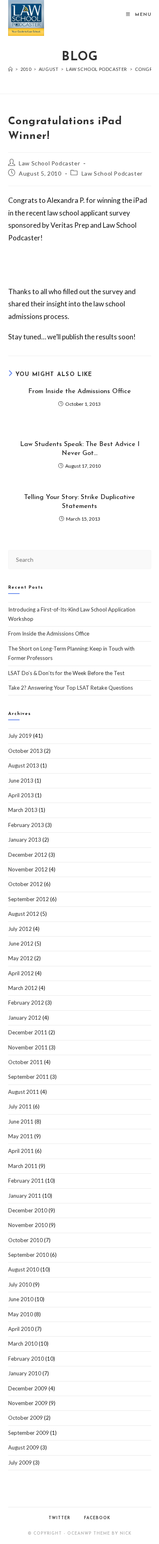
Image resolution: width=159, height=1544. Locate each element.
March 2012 (23, 988)
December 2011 (27, 1032)
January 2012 (24, 1017)
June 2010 (20, 1299)
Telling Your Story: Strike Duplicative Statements (79, 502)
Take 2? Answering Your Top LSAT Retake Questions (70, 687)
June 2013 (20, 780)
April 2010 (21, 1329)
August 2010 (23, 1269)
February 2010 (26, 1358)
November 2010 (28, 1225)
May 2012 (20, 958)
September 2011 (28, 1076)
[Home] (10, 69)
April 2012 (21, 973)
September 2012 (28, 899)
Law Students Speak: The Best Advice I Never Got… (79, 449)
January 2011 (24, 1195)
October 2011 (25, 1062)
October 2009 (25, 1417)
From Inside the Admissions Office (79, 391)
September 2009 (28, 1433)
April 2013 (21, 795)
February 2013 (26, 825)
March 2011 (23, 1166)
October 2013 (25, 751)
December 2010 (27, 1210)
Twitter (59, 1518)
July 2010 (20, 1284)
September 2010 (28, 1254)
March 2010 (23, 1343)
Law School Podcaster (49, 163)
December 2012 (27, 854)
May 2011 (20, 1136)
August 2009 (23, 1447)
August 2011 (23, 1092)
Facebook (97, 1518)
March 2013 (23, 810)
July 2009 (20, 1462)
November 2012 (28, 869)
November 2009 (28, 1403)
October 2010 (25, 1240)
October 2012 (25, 884)
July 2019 (20, 735)
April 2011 (21, 1151)
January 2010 (24, 1373)
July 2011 (20, 1106)
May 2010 (20, 1314)
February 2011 (26, 1180)
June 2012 (20, 943)
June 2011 (20, 1121)
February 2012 (26, 1002)
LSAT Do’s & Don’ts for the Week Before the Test (66, 673)
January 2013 (24, 839)
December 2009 (27, 1388)
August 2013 (23, 765)
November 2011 (28, 1047)
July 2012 (20, 929)
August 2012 (23, 914)
